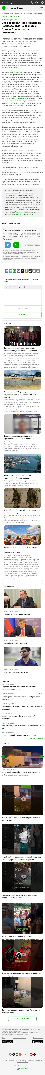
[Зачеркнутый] (19, 287)
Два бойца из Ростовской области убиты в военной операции (22, 511)
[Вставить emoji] (24, 287)
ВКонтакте (15, 214)
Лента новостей (14, 16)
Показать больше (22, 1018)
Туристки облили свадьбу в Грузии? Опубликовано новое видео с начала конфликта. (22, 937)
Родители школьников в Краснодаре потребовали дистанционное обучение (20, 349)
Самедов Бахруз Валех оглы (16, 672)
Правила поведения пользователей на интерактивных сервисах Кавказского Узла (22, 1061)
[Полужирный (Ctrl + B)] (6, 287)
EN (7, 2)
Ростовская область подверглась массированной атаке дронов (17, 476)
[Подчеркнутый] (15, 287)
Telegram (21, 209)
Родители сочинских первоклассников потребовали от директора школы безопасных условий (20, 550)
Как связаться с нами (19, 1038)
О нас (3, 1038)
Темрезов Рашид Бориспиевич (17, 614)
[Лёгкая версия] (11, 3)
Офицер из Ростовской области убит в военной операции (22, 707)
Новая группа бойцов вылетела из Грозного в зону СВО (21, 698)
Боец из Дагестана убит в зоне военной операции (18, 717)
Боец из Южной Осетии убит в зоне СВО (19, 735)
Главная (4, 16)
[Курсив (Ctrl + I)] (10, 287)
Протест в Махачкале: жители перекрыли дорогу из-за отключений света (19, 896)
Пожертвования (38, 1038)
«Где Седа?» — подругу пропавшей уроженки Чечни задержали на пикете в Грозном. (21, 858)
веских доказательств (20, 98)
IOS (15, 195)
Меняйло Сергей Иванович (15, 643)
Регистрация (23, 308)
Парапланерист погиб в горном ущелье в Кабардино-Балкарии (19, 687)
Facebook (24, 207)
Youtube (18, 212)
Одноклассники (27, 214)
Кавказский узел (16, 72)
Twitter (31, 207)
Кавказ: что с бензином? (13, 13)
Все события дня (36, 739)
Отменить (22, 314)
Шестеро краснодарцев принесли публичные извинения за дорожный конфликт (19, 438)
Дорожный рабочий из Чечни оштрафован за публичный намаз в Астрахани (21, 773)
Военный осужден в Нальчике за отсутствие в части (21, 726)
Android (10, 195)
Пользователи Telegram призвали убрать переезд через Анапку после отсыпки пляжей (21, 394)
